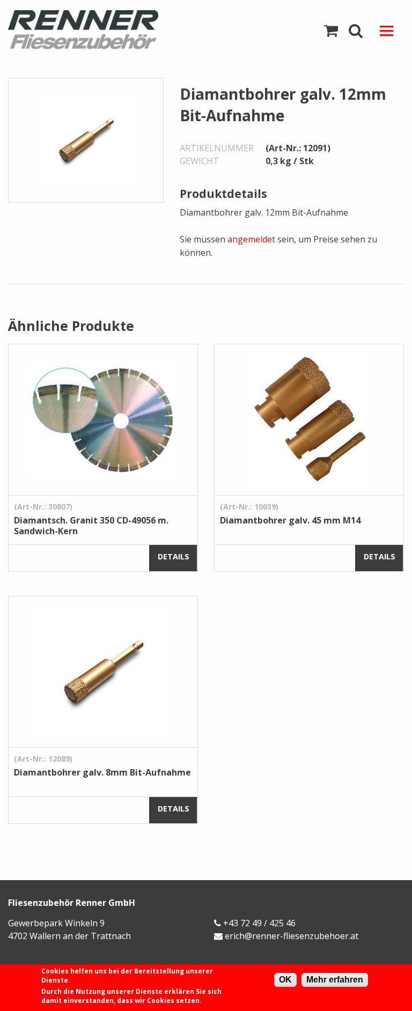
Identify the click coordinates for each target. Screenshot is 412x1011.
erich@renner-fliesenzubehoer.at (291, 936)
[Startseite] (103, 31)
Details (173, 556)
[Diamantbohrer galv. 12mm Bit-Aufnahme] (86, 139)
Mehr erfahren (334, 979)
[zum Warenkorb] (331, 31)
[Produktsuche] (355, 31)
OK (285, 979)
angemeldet (251, 239)
